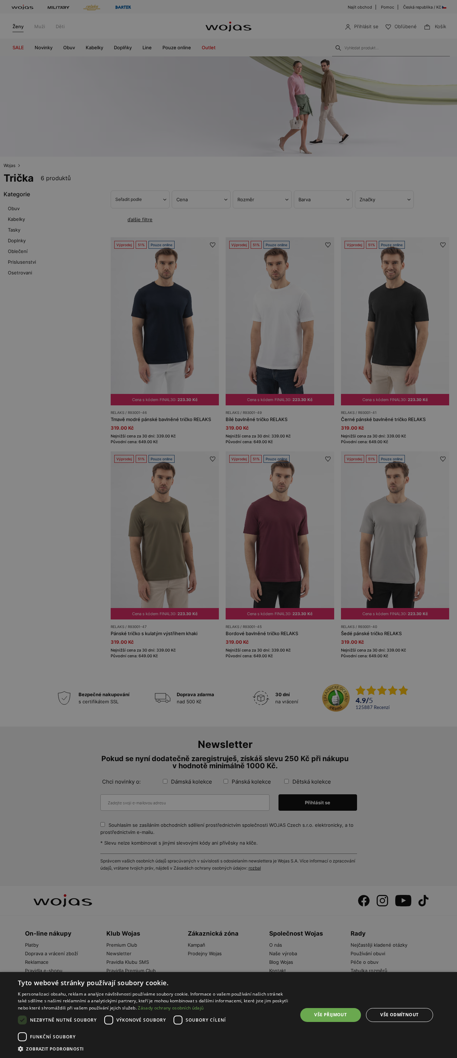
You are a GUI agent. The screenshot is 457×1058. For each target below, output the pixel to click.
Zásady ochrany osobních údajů (171, 1008)
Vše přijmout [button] (330, 1015)
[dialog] (228, 529)
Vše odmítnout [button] (399, 1015)
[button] (154, 1049)
